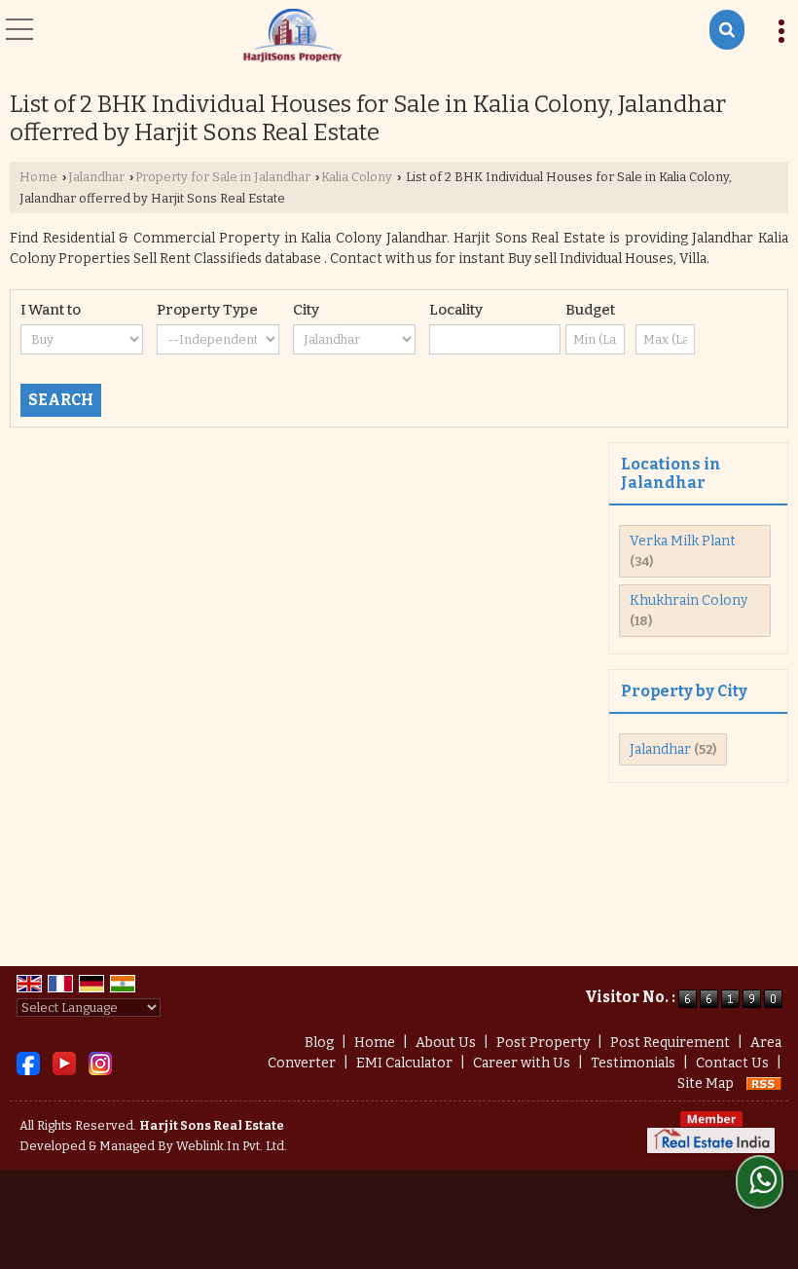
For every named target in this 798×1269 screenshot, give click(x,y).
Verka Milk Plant (683, 541)
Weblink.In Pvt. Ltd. (231, 1145)
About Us (446, 1042)
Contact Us (732, 1063)
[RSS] (763, 1083)
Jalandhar (96, 176)
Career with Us (521, 1063)
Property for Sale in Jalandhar (222, 176)
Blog (319, 1042)
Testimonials (633, 1063)
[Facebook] (28, 1062)
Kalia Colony (356, 176)
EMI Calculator (404, 1063)
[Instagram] (100, 1062)
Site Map (705, 1083)
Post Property (543, 1042)
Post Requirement (670, 1042)
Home (38, 176)
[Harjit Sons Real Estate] (292, 37)
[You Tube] (64, 1062)
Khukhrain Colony (688, 600)
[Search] (726, 30)
